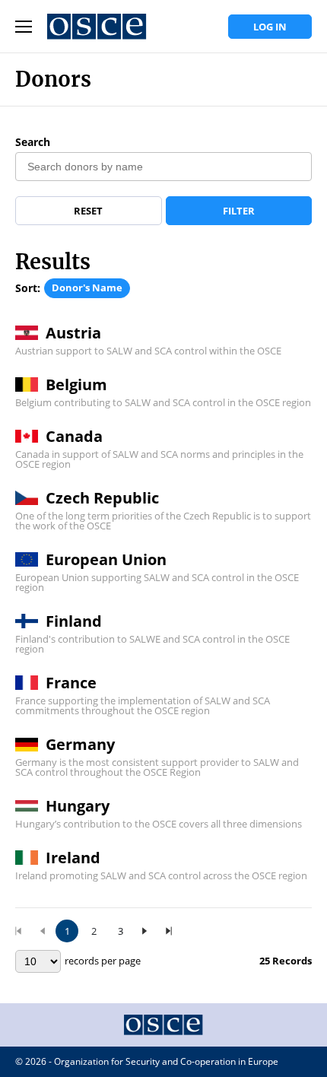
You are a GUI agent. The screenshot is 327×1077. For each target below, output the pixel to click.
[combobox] (163, 166)
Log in (270, 26)
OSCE (163, 1025)
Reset (88, 211)
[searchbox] (96, 166)
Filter (239, 211)
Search (32, 142)
